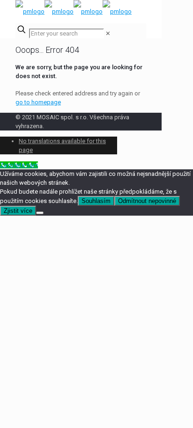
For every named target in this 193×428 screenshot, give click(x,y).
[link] (108, 33)
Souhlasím (96, 200)
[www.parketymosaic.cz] (73, 11)
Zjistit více (18, 210)
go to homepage (38, 102)
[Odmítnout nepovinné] (40, 212)
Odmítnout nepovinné (147, 200)
